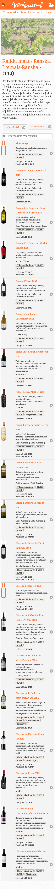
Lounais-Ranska (20, 67)
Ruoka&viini (27, 12)
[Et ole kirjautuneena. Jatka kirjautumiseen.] (51, 4)
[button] (3, 5)
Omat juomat (44, 12)
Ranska (42, 61)
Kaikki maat (16, 61)
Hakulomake (10, 12)
